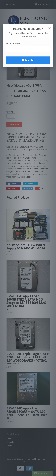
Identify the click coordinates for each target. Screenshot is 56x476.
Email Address (13, 43)
